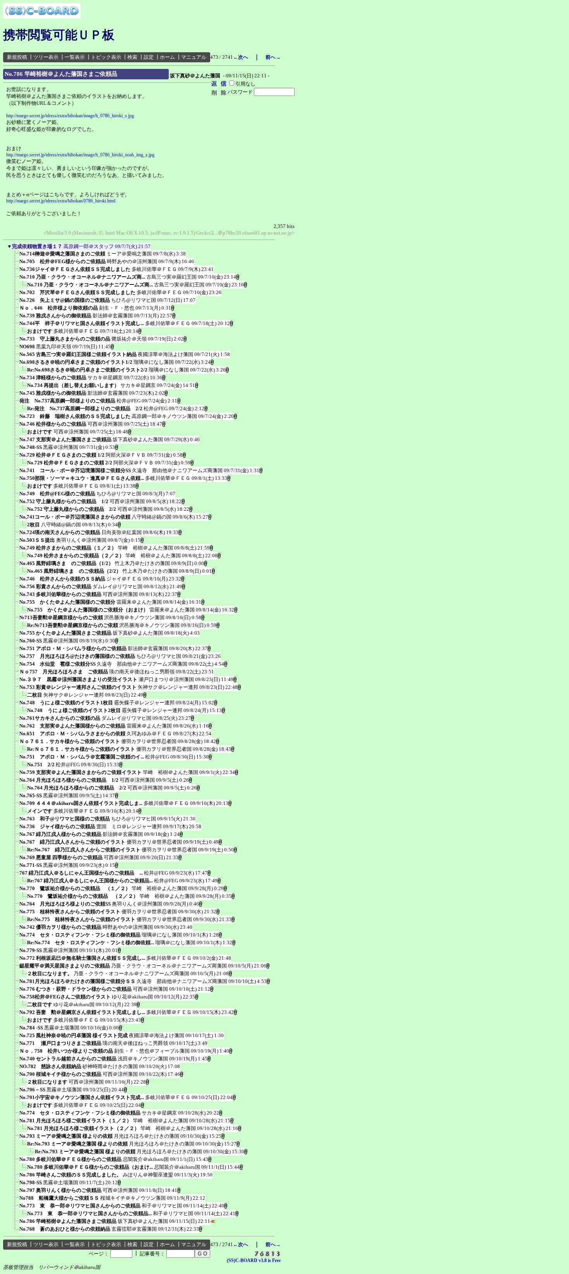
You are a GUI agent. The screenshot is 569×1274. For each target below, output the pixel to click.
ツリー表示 (45, 57)
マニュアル (193, 57)
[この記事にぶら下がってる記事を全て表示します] (15, 256)
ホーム (167, 57)
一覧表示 (75, 57)
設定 (149, 57)
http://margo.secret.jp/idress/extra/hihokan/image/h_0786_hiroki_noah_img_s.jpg (80, 155)
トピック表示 (106, 57)
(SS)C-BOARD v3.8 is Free (254, 1260)
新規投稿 (17, 57)
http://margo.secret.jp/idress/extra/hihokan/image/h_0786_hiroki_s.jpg (70, 115)
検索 (132, 57)
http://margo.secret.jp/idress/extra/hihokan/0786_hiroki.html (60, 201)
